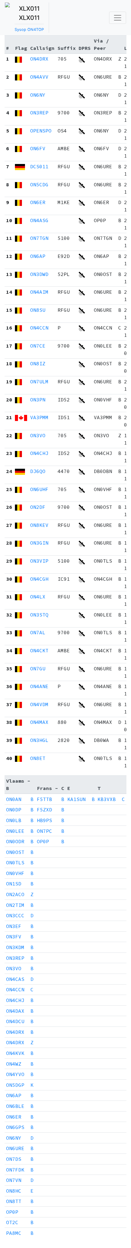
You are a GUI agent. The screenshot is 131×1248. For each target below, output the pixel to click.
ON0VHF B (20, 873)
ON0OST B (20, 852)
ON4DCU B (20, 1021)
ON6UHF (39, 489)
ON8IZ (37, 363)
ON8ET (37, 758)
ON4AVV (39, 77)
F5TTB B (50, 799)
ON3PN (37, 400)
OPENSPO (40, 131)
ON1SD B (20, 884)
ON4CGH (39, 579)
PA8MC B (20, 1233)
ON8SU (37, 310)
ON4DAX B (20, 1011)
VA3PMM (39, 417)
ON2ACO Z (20, 894)
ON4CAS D (20, 979)
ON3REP (39, 113)
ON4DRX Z (20, 1042)
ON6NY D (20, 1138)
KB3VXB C (111, 799)
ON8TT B (20, 1201)
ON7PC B (50, 831)
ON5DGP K (20, 1085)
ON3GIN (39, 543)
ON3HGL (39, 740)
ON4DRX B (20, 1032)
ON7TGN (39, 238)
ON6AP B (20, 1095)
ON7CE (37, 346)
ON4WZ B (20, 1064)
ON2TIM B (20, 905)
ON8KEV (39, 525)
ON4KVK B (20, 1053)
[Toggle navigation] (117, 18)
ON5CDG (39, 184)
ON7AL (37, 632)
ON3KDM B (20, 947)
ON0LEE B (20, 831)
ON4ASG (39, 220)
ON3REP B (20, 958)
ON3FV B (20, 936)
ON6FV (37, 148)
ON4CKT (39, 650)
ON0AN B (20, 799)
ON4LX (37, 597)
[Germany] (20, 166)
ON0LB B (20, 820)
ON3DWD (39, 274)
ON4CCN (39, 328)
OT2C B (20, 1222)
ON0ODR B (20, 841)
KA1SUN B (81, 799)
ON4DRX (39, 59)
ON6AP (37, 256)
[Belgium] (18, 59)
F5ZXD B (50, 810)
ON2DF (37, 507)
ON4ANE (39, 686)
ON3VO (37, 435)
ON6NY (37, 95)
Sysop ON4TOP (29, 29)
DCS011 (39, 166)
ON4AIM (39, 292)
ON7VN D (20, 1180)
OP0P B (50, 841)
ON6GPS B (20, 1127)
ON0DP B (20, 810)
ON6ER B (20, 1117)
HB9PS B (50, 820)
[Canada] (21, 417)
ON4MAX (39, 722)
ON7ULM (39, 381)
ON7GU (37, 668)
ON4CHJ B (20, 1000)
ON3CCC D (20, 915)
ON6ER (37, 202)
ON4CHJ (39, 453)
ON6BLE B (20, 1106)
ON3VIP (39, 561)
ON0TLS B (20, 862)
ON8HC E (20, 1191)
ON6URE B (20, 1148)
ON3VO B (20, 968)
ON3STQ (39, 615)
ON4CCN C (20, 989)
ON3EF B (20, 926)
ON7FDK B (20, 1170)
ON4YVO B (20, 1074)
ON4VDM (39, 704)
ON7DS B (20, 1159)
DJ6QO (37, 471)
